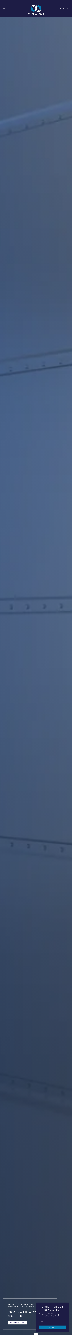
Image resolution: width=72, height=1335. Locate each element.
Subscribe (52, 1327)
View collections (17, 1322)
